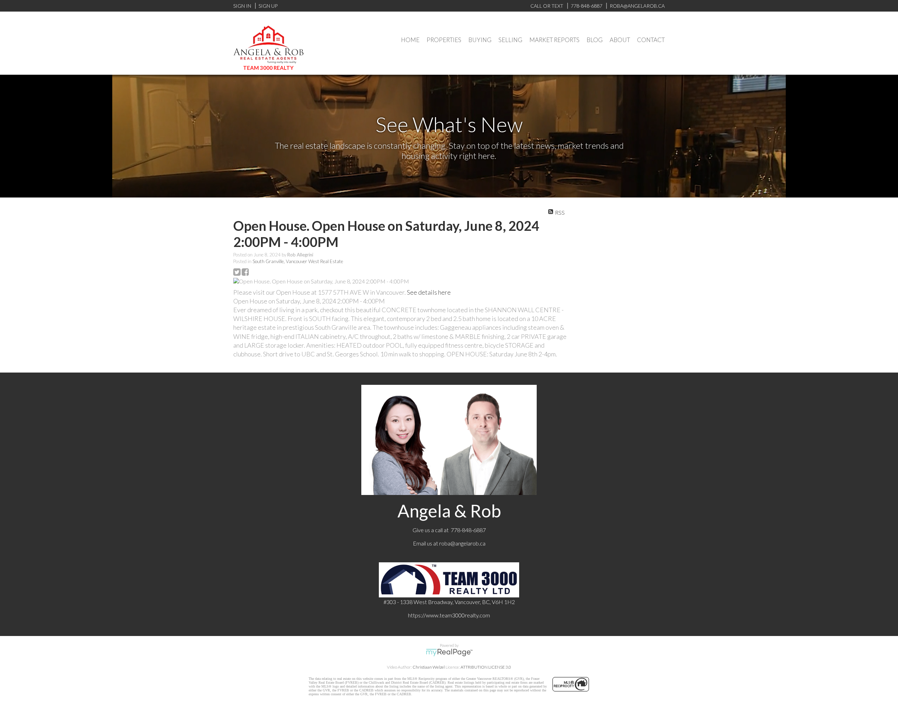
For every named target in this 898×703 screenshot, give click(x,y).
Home (410, 39)
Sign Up (268, 6)
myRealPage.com (449, 652)
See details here (429, 292)
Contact (651, 39)
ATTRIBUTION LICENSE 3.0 (486, 667)
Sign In (242, 6)
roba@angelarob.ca (462, 543)
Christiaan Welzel (429, 667)
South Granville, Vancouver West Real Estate (298, 261)
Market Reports (554, 39)
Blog (595, 39)
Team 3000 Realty (268, 68)
